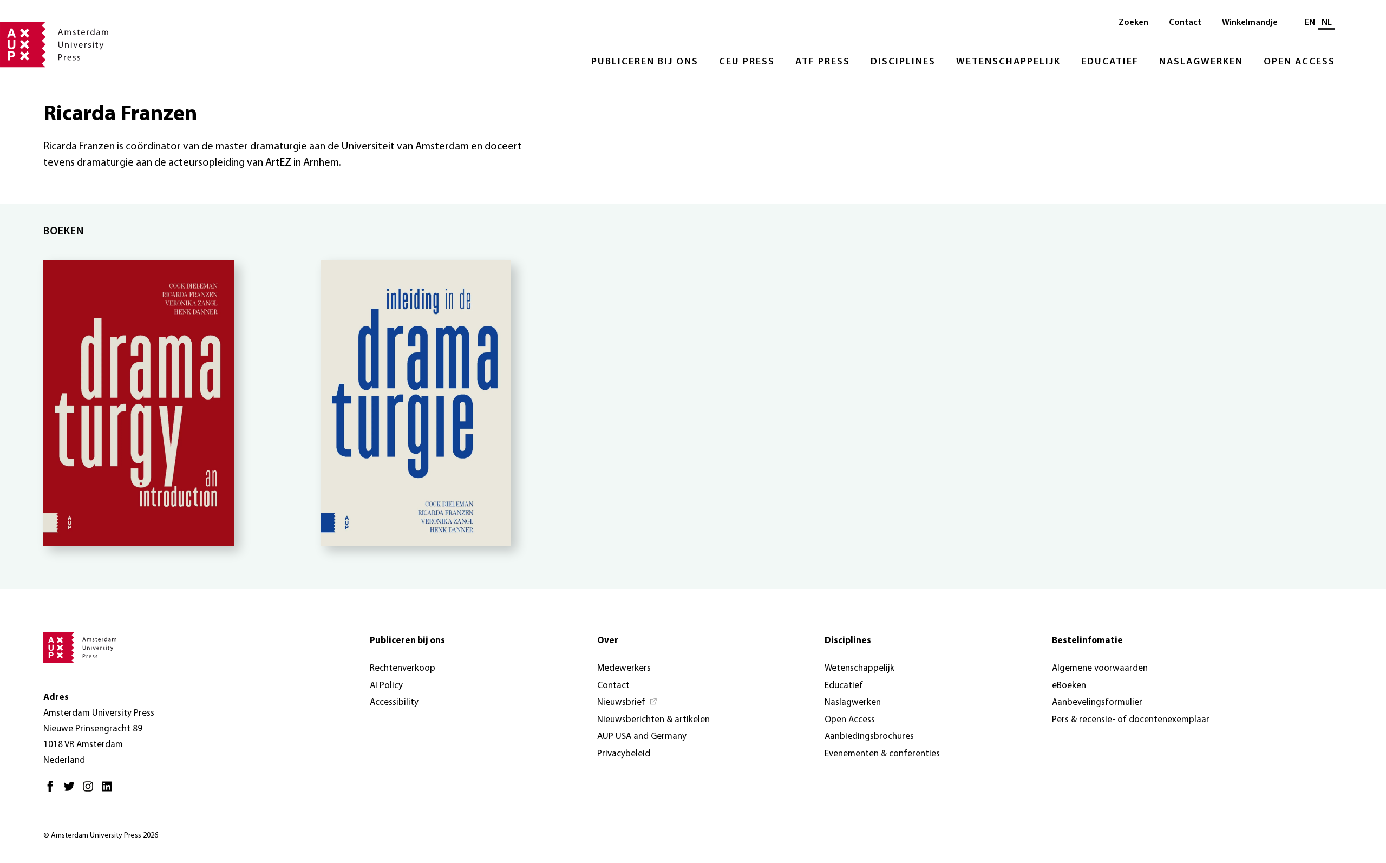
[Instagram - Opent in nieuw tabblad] (90, 790)
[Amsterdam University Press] (54, 45)
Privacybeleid (623, 754)
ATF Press (822, 62)
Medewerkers (624, 668)
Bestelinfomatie (1087, 640)
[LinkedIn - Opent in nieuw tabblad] (109, 790)
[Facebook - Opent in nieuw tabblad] (52, 790)
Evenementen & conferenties (882, 754)
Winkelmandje (1250, 22)
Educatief (1110, 62)
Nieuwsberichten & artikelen (653, 719)
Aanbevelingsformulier (1097, 702)
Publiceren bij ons (644, 62)
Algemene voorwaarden (1100, 668)
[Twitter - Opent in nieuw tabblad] (71, 790)
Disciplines (903, 62)
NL (1327, 22)
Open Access (1299, 62)
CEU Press (747, 62)
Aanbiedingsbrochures (869, 736)
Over (607, 640)
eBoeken (1069, 685)
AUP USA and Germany (642, 736)
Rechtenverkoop (402, 668)
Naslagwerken (1201, 62)
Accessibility (394, 702)
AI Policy (386, 685)
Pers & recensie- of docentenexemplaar (1131, 719)
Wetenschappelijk (1008, 62)
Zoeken (1133, 22)
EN (1310, 22)
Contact (1185, 22)
